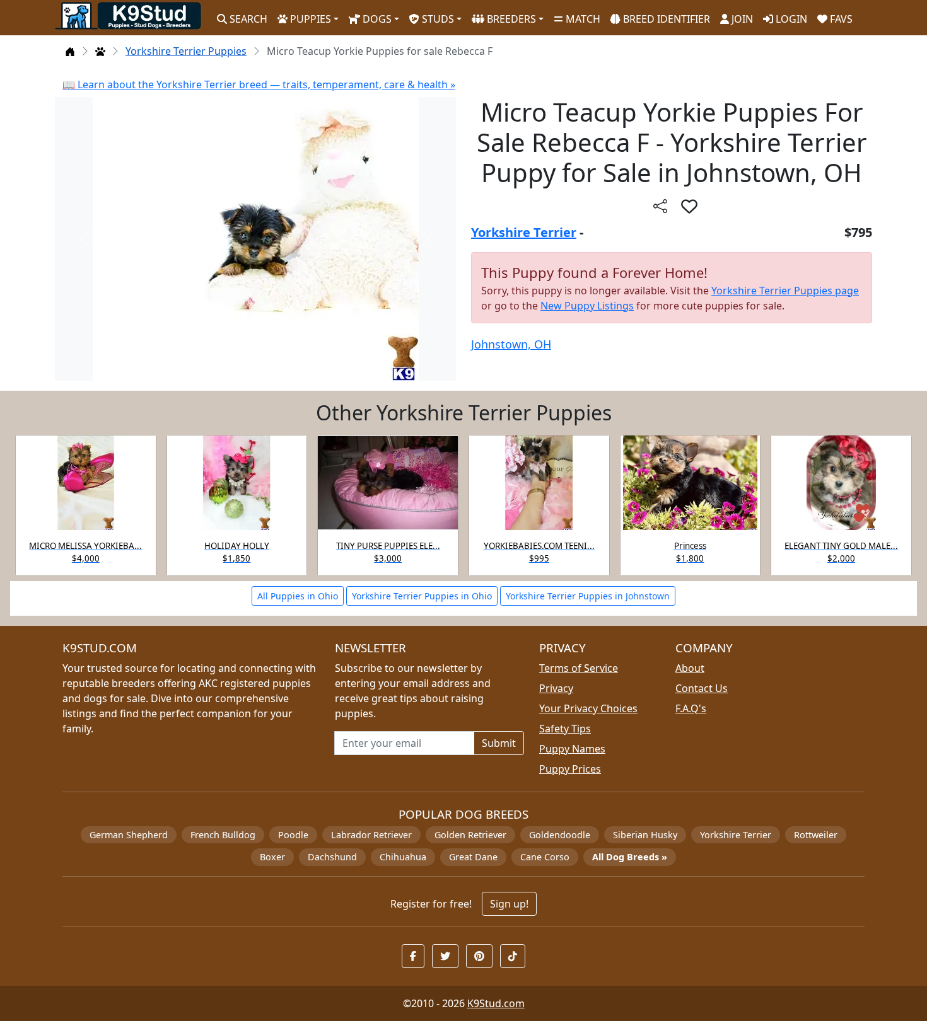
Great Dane (473, 857)
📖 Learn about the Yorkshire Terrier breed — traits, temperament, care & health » (258, 84)
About (689, 668)
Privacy (556, 688)
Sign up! (509, 904)
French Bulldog (222, 835)
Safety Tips (565, 728)
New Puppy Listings (587, 306)
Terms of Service (578, 668)
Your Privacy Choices (588, 708)
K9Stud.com (496, 1003)
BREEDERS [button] (510, 19)
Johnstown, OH (511, 344)
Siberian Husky (645, 835)
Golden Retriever (470, 835)
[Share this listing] (660, 205)
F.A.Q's (690, 708)
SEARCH (247, 19)
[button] (689, 206)
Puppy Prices (570, 769)
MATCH (581, 19)
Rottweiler (815, 835)
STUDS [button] (436, 19)
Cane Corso (544, 857)
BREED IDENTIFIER (665, 19)
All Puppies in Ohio (297, 596)
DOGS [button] (376, 19)
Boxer (272, 857)
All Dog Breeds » (629, 857)
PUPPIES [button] (309, 19)
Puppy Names (572, 749)
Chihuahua (403, 857)
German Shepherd (129, 835)
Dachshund (332, 857)
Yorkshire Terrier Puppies (186, 51)
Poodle (293, 835)
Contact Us (701, 688)
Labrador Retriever (371, 835)
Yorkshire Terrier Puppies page (785, 290)
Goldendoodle (559, 835)
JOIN (741, 19)
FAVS (840, 19)
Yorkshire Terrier (523, 232)
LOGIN (790, 19)
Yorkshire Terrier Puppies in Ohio (422, 596)
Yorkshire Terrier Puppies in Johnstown (588, 596)
